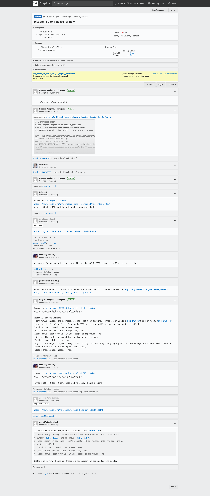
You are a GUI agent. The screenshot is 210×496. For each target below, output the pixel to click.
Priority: (115, 36)
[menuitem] (120, 3)
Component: (41, 35)
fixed (132, 53)
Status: (44, 47)
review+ (138, 74)
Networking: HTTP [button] (56, 35)
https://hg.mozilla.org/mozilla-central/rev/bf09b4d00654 (65, 231)
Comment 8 (43, 401)
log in (45, 473)
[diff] (82, 308)
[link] (64, 136)
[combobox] (82, 3)
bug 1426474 (164, 321)
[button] (171, 3)
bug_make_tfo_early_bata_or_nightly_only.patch (54, 74)
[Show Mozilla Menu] (35, 3)
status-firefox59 (39, 416)
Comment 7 (43, 367)
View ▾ (173, 10)
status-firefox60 (39, 243)
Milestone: (42, 50)
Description (43, 93)
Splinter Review (170, 74)
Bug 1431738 (48, 17)
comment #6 (94, 431)
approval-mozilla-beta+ (139, 76)
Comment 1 (43, 112)
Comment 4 (43, 257)
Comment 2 (43, 195)
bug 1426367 (133, 321)
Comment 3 (43, 222)
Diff (160, 74)
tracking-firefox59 (40, 269)
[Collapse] (174, 91)
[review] (91, 308)
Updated (42, 167)
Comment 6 (43, 302)
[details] (73, 308)
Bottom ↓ (149, 84)
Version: (43, 37)
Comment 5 (43, 283)
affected (50, 416)
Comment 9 (43, 425)
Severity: (127, 36)
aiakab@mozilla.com (55, 201)
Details (155, 74)
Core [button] (51, 32)
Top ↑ (173, 487)
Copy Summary (158, 10)
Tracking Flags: (111, 47)
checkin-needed (49, 186)
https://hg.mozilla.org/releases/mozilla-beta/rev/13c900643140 (68, 410)
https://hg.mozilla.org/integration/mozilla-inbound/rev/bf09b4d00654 (72, 204)
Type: (117, 32)
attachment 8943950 (56, 308)
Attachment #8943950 (42, 158)
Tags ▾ (160, 84)
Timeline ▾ (171, 84)
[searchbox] (82, 3)
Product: (43, 32)
